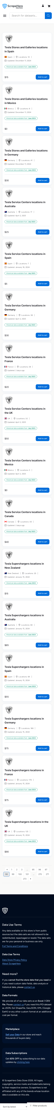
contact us (29, 987)
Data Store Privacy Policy (14, 960)
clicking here (23, 1062)
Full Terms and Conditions (15, 946)
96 (39, 869)
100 (20, 874)
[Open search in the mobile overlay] (30, 15)
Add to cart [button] (42, 77)
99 (13, 874)
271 (47, 874)
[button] (4, 15)
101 (27, 874)
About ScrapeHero (11, 963)
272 (24, 879)
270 (40, 874)
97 (46, 869)
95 (33, 869)
